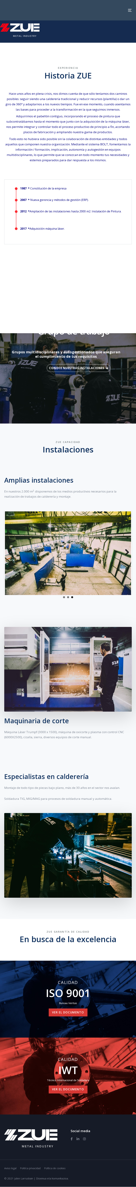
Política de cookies (55, 1168)
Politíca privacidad (30, 1168)
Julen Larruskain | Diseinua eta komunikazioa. (41, 1178)
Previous (10, 552)
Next (125, 552)
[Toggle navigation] (130, 10)
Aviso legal (10, 1168)
